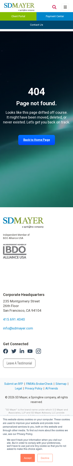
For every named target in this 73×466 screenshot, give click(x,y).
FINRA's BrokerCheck (39, 383)
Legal (18, 388)
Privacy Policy (33, 388)
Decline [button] (45, 458)
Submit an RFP (13, 383)
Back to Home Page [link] (36, 139)
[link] (23, 222)
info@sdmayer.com (18, 328)
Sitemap (61, 383)
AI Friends (51, 388)
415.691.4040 (14, 319)
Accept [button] (27, 458)
